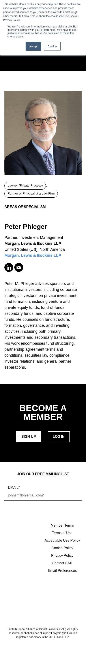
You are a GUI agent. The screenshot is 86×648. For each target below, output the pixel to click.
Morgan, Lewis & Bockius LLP (32, 255)
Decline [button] (52, 46)
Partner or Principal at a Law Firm (31, 193)
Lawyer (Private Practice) (25, 185)
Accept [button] (33, 46)
